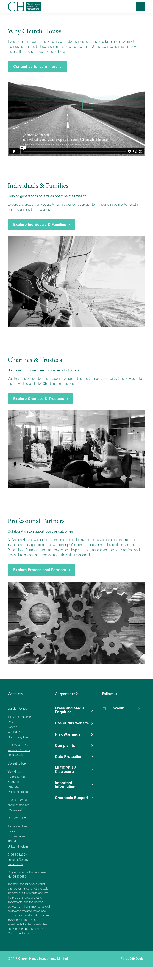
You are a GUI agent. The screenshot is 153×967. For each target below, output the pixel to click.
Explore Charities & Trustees (38, 399)
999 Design (137, 958)
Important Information (65, 785)
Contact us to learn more (35, 67)
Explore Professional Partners (39, 570)
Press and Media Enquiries (69, 710)
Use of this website (72, 723)
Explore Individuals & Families (39, 225)
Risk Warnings (67, 734)
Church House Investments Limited (43, 958)
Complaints (65, 746)
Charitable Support (71, 798)
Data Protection (68, 757)
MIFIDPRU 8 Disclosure (65, 770)
